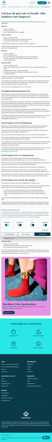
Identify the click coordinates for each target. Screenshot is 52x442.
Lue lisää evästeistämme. (33, 217)
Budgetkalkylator (31, 383)
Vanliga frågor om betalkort (33, 6)
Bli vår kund (30, 371)
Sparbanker (4, 381)
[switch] (20, 225)
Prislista (29, 369)
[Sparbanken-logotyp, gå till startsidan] (4, 2)
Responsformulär (5, 400)
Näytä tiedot (45, 230)
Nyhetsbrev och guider (32, 378)
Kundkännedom (5, 393)
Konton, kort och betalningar (15, 6)
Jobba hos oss (4, 386)
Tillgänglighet (4, 395)
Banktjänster (4, 6)
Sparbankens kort (9, 312)
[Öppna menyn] (49, 2)
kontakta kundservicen (24, 253)
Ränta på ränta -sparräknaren (34, 386)
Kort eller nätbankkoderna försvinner (10, 366)
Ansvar (3, 378)
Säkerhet (3, 369)
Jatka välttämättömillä (9, 234)
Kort (24, 6)
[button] (46, 437)
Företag (29, 366)
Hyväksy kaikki (42, 234)
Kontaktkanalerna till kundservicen (9, 151)
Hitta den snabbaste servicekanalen (10, 364)
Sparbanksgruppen (6, 383)
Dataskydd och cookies (7, 398)
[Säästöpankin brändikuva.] (2, 435)
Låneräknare (4, 371)
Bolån (28, 381)
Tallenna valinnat (26, 234)
